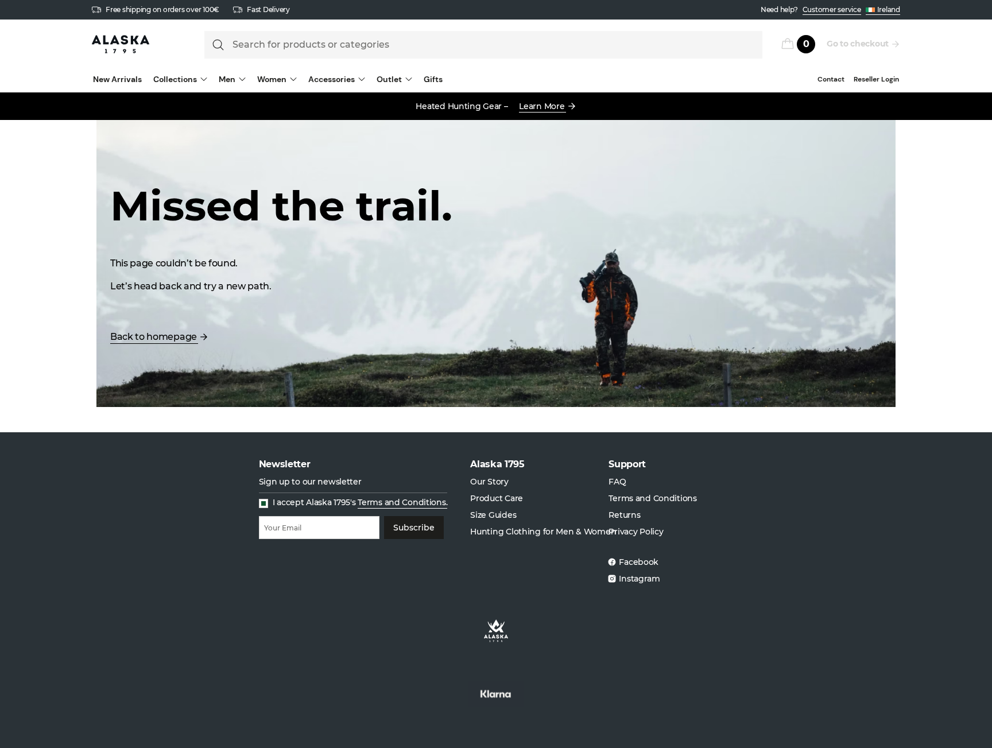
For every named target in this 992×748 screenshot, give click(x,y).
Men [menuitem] (227, 79)
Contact (830, 79)
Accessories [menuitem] (331, 79)
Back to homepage (153, 336)
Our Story (489, 481)
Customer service (832, 9)
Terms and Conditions (652, 498)
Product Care (496, 498)
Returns (624, 515)
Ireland (888, 9)
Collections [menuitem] (175, 79)
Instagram (639, 578)
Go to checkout (858, 43)
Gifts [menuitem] (433, 79)
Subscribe (414, 527)
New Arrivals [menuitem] (117, 79)
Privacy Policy (636, 531)
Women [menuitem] (271, 79)
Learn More (541, 106)
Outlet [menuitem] (389, 79)
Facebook (638, 562)
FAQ (617, 481)
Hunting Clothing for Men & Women (543, 531)
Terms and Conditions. (402, 502)
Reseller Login (876, 79)
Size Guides (493, 515)
